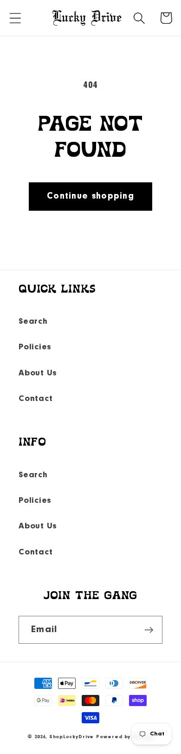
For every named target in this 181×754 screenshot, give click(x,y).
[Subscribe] (149, 630)
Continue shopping (90, 196)
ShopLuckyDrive (71, 737)
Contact (35, 398)
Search (33, 321)
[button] (15, 18)
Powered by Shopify (124, 737)
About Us (38, 373)
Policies (35, 347)
